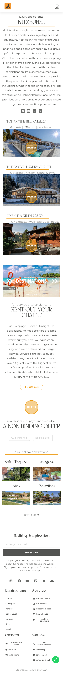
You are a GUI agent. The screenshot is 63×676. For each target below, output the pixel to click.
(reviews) (28, 367)
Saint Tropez (16, 462)
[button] (23, 111)
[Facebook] (19, 581)
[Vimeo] (35, 581)
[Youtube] (27, 581)
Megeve (47, 462)
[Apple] (44, 581)
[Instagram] (11, 581)
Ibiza (15, 486)
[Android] (52, 581)
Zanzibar (47, 486)
